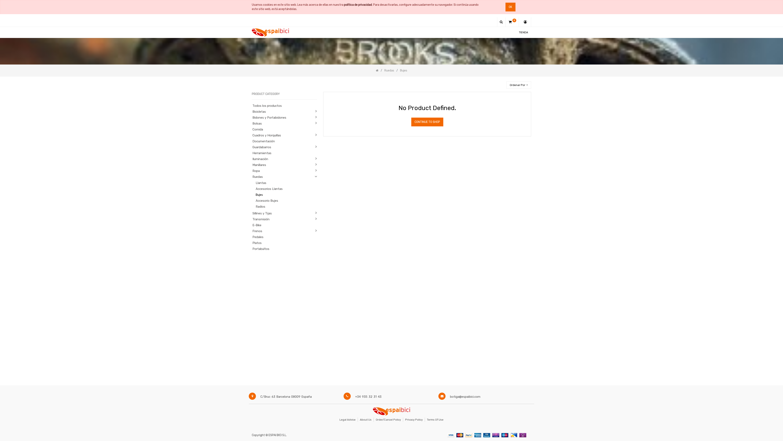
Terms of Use (435, 419)
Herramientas (261, 153)
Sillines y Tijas (262, 213)
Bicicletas (259, 112)
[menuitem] (523, 32)
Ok (510, 7)
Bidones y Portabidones (269, 117)
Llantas (261, 183)
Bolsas (257, 123)
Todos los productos (267, 106)
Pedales (257, 237)
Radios (260, 206)
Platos (257, 243)
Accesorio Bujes (267, 201)
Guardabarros (261, 147)
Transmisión (261, 219)
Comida (257, 129)
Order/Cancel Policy (388, 419)
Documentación (263, 141)
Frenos (257, 231)
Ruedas (257, 177)
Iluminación (260, 159)
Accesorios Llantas (269, 189)
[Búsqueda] (501, 83)
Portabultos (260, 249)
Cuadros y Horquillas (266, 135)
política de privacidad (358, 5)
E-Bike (256, 225)
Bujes (259, 195)
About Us (366, 419)
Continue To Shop (427, 122)
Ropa (256, 171)
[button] (518, 85)
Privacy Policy (414, 419)
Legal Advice (348, 419)
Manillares (259, 165)
